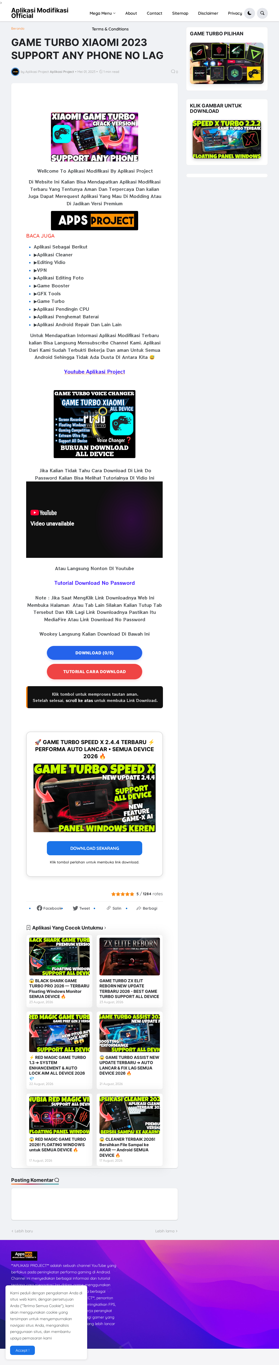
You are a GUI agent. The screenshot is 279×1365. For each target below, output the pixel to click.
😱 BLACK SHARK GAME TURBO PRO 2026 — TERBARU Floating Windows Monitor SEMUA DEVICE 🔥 (59, 988)
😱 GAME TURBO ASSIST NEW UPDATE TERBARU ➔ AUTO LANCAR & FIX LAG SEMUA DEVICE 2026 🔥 (129, 1065)
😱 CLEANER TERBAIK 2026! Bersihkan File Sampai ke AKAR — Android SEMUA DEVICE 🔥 (127, 1147)
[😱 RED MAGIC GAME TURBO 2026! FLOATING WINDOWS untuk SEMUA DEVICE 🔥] (59, 1115)
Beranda (17, 28)
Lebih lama (164, 1231)
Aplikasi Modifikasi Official (39, 13)
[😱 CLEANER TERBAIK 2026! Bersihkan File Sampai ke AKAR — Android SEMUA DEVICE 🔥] (129, 1115)
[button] (249, 13)
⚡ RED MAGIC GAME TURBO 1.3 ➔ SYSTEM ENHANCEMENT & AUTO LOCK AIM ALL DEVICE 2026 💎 (57, 1068)
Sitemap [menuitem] (180, 13)
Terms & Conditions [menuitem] (110, 29)
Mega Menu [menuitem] (101, 13)
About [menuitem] (131, 13)
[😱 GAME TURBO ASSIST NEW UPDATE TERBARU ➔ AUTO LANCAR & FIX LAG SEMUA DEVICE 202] (129, 1033)
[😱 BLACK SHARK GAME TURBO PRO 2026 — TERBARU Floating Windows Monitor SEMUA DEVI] (59, 956)
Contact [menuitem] (154, 13)
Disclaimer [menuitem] (208, 13)
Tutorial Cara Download (94, 671)
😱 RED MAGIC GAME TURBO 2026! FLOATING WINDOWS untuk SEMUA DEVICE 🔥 (57, 1144)
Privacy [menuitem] (235, 13)
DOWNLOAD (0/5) (94, 652)
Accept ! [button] (22, 1350)
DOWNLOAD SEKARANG (94, 848)
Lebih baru (24, 1231)
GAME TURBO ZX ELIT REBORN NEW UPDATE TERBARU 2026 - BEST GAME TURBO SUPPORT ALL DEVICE (129, 988)
